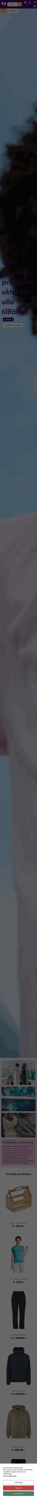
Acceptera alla (18, 1494)
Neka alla (18, 1488)
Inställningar (18, 1482)
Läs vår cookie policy (10, 1476)
